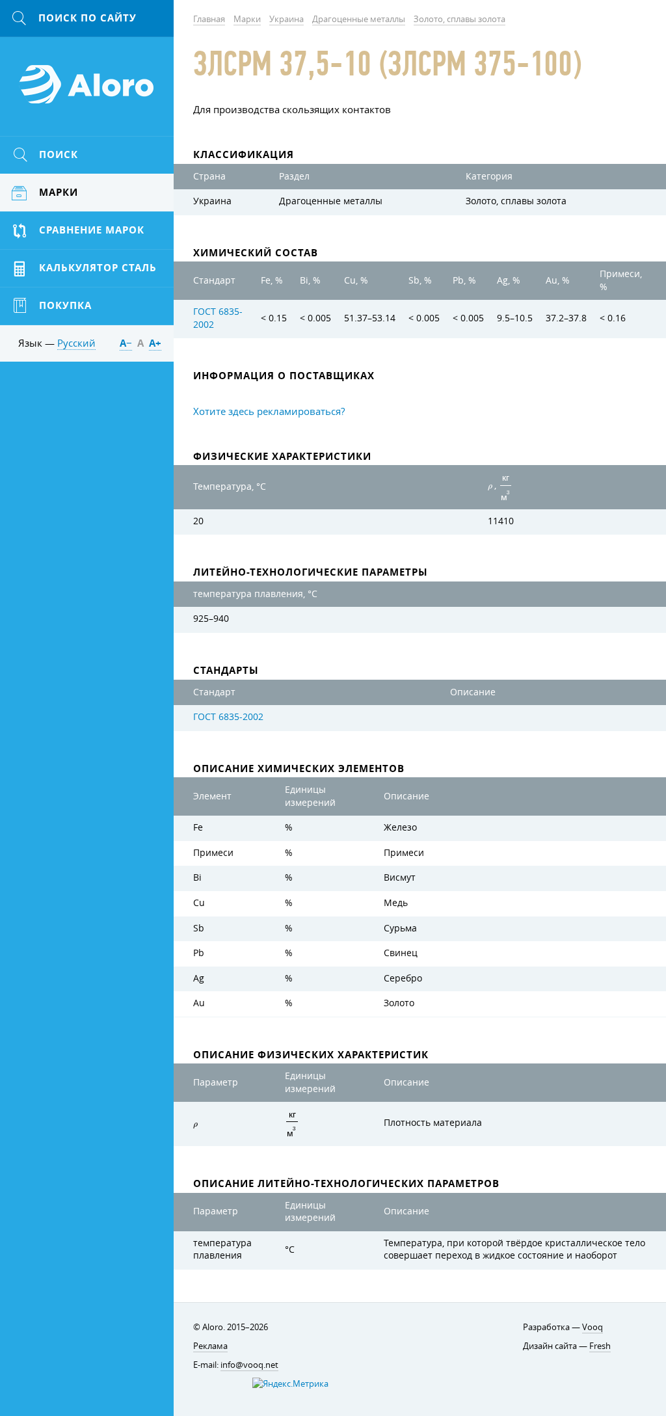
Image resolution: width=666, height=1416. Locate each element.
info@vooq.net (249, 1364)
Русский (76, 342)
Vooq (592, 1327)
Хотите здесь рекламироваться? (269, 411)
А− (126, 343)
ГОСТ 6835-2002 (228, 717)
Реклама (210, 1346)
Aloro (87, 91)
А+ (155, 343)
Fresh (600, 1346)
